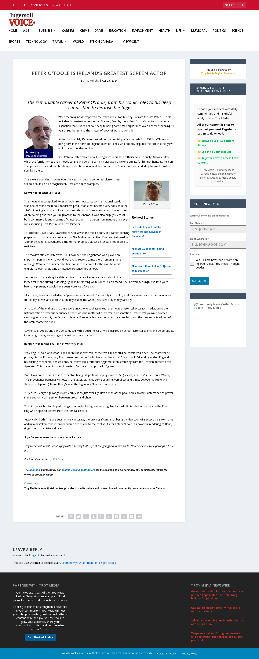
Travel (57, 42)
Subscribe (199, 281)
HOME (13, 31)
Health (164, 31)
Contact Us (39, 5)
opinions (34, 469)
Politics (219, 31)
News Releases (62, 5)
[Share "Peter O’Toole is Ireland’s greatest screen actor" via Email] (131, 516)
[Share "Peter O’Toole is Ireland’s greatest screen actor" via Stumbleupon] (124, 516)
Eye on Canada (101, 42)
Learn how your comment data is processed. (89, 563)
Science (237, 31)
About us (19, 5)
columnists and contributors (78, 469)
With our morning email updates (209, 215)
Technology (36, 42)
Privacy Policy (189, 653)
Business (45, 31)
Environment (142, 31)
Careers (68, 31)
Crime (84, 31)
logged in (34, 555)
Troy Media (33, 483)
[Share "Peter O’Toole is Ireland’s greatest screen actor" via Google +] (86, 516)
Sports (14, 42)
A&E (26, 31)
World (78, 42)
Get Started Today (40, 637)
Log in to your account (216, 152)
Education (117, 31)
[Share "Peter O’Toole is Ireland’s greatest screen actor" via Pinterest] (101, 516)
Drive (99, 31)
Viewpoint (131, 42)
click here (57, 459)
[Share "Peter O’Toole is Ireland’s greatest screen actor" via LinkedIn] (109, 516)
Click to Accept (167, 653)
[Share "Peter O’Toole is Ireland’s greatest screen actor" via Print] (139, 516)
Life (178, 31)
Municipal (199, 31)
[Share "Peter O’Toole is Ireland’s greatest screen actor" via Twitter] (78, 516)
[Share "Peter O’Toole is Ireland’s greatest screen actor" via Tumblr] (93, 516)
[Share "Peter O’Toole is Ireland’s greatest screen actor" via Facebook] (71, 516)
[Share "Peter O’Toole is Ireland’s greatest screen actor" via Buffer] (116, 516)
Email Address (199, 238)
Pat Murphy (92, 80)
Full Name (197, 223)
